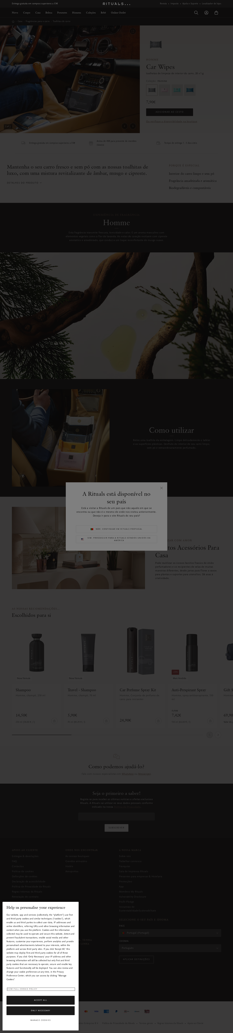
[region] (41, 966)
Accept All (40, 1000)
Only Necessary (40, 1011)
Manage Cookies (40, 1020)
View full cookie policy (22, 989)
